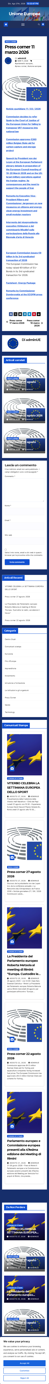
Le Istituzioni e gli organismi (17, 690)
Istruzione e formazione (15, 683)
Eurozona (9, 654)
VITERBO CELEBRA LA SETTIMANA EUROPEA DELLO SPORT (23, 787)
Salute (7, 705)
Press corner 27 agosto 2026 (17, 597)
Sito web (8, 535)
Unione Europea (24, 13)
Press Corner (11, 41)
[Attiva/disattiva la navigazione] (23, 24)
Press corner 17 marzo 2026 (17, 321)
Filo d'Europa (10, 661)
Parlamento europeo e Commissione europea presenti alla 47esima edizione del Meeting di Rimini (24, 1149)
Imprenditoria (10, 668)
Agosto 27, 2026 (18, 796)
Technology (10, 712)
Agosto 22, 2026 (18, 1063)
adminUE (22, 58)
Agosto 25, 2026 (18, 978)
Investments (10, 676)
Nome (8, 506)
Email (7, 520)
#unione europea (34, 66)
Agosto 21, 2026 (18, 1163)
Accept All (24, 1363)
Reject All (24, 1378)
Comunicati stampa (13, 647)
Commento (10, 476)
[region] (24, 1360)
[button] (39, 24)
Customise (24, 1370)
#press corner (21, 66)
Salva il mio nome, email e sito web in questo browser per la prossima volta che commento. (24, 554)
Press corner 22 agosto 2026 (24, 415)
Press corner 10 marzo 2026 (33, 323)
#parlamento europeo (24, 63)
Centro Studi (10, 639)
